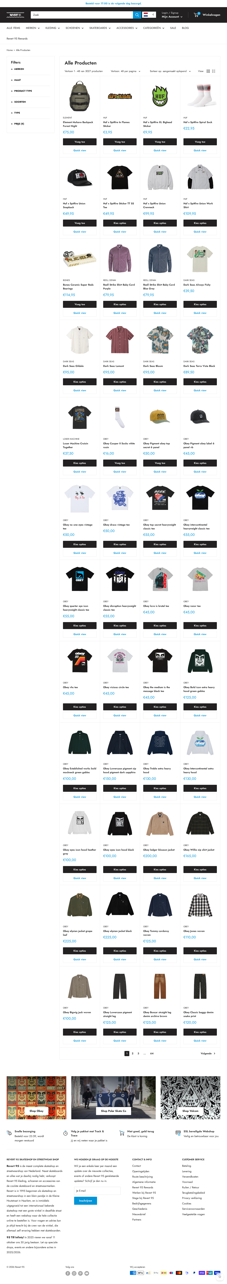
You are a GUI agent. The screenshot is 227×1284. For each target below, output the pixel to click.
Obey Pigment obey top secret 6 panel (156, 445)
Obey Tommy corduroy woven (156, 933)
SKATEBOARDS (98, 28)
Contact (136, 1166)
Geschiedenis (139, 1209)
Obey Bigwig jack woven (77, 1012)
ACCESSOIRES (125, 28)
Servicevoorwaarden (193, 1209)
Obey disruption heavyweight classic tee (119, 608)
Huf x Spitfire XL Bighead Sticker (157, 124)
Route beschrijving (142, 1177)
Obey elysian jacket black (117, 931)
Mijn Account (171, 17)
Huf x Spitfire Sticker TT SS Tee (118, 205)
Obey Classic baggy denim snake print (198, 1014)
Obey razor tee (192, 606)
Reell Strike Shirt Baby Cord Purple (119, 286)
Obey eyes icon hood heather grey (79, 851)
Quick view (79, 150)
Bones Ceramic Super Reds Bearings (78, 286)
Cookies (186, 1203)
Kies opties (120, 223)
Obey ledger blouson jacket (158, 850)
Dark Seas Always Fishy (196, 285)
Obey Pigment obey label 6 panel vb (198, 445)
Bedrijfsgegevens (141, 1203)
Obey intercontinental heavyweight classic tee (196, 526)
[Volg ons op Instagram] (74, 1273)
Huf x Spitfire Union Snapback (74, 205)
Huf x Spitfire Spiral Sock (197, 122)
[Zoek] (137, 15)
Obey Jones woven (194, 931)
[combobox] (82, 15)
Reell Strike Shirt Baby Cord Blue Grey (159, 286)
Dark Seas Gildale (73, 366)
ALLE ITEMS (13, 28)
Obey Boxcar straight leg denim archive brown (157, 1014)
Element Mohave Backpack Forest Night (78, 124)
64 (152, 1053)
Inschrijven (85, 1201)
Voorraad (187, 1182)
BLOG (185, 28)
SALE (173, 28)
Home (10, 50)
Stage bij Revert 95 (143, 1198)
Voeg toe (80, 142)
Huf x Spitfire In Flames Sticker (116, 124)
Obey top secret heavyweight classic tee (159, 526)
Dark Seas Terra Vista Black (199, 366)
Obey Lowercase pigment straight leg (117, 1014)
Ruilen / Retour (190, 1187)
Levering (186, 1171)
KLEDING (51, 28)
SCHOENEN (73, 28)
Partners (136, 1219)
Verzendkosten (190, 1177)
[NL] (149, 15)
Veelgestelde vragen (193, 1214)
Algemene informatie (144, 1182)
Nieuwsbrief (139, 1214)
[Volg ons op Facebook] (67, 1273)
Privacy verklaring (192, 1198)
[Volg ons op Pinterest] (80, 1273)
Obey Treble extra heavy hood (157, 770)
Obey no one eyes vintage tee (77, 526)
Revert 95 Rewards (17, 38)
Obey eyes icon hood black (118, 850)
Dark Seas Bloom (153, 366)
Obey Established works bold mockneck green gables (79, 770)
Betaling (186, 1166)
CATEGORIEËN (152, 28)
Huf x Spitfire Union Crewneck (154, 205)
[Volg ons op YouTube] (86, 1273)
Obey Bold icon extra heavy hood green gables (199, 689)
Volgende (206, 1053)
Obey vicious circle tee (116, 687)
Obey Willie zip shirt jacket (198, 850)
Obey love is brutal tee (156, 606)
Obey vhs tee (70, 687)
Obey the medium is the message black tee (156, 689)
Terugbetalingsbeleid (193, 1193)
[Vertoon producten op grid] (208, 71)
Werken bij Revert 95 (144, 1193)
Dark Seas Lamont (113, 366)
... (144, 1053)
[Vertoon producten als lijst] (213, 71)
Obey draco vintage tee (116, 525)
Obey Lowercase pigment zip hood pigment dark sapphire (119, 770)
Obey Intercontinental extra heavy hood (198, 770)
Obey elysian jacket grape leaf (77, 933)
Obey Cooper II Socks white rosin (119, 445)
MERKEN (31, 28)
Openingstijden (140, 1171)
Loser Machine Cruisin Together (75, 445)
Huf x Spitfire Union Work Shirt (198, 205)
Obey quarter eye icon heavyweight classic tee (76, 608)
